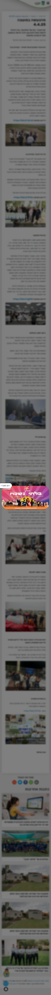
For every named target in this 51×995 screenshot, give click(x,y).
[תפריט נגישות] (6, 989)
